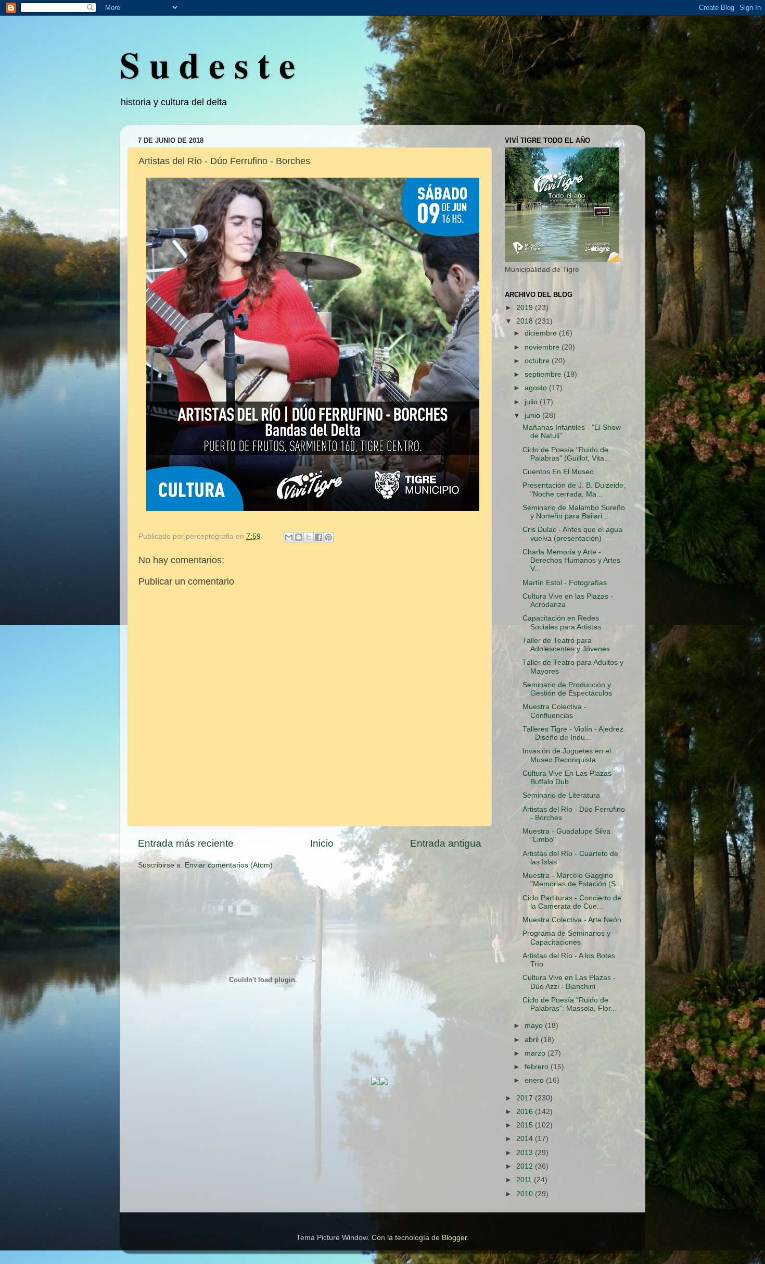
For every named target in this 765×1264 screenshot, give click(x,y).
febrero (538, 1067)
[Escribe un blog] (299, 537)
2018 (525, 321)
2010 (525, 1194)
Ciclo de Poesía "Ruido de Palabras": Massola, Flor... (569, 1004)
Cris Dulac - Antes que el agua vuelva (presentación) (572, 534)
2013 (525, 1153)
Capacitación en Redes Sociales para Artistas (561, 622)
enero (535, 1080)
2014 (525, 1139)
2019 (525, 308)
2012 (525, 1166)
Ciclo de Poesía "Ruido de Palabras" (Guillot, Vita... (566, 454)
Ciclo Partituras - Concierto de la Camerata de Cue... (571, 902)
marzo (536, 1053)
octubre (538, 361)
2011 (525, 1180)
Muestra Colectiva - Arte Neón (571, 920)
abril (533, 1040)
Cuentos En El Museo (558, 472)
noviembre (543, 347)
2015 (525, 1125)
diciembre (542, 333)
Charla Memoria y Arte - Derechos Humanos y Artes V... (571, 560)
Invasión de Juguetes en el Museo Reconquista (566, 755)
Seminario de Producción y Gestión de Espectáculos (567, 689)
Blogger (454, 1238)
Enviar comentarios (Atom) (229, 865)
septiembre (544, 374)
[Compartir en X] (308, 537)
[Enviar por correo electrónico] (289, 537)
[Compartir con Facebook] (318, 537)
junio (533, 415)
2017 (525, 1098)
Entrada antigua (445, 843)
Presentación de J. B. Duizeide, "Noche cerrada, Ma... (574, 489)
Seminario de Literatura (561, 795)
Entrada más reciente (186, 843)
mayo (535, 1026)
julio (532, 402)
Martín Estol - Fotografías (564, 583)
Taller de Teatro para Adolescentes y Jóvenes (566, 645)
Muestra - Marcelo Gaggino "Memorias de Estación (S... (572, 880)
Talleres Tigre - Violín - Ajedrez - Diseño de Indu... (572, 733)
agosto (537, 388)
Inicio (322, 843)
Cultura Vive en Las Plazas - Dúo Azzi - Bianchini (569, 982)
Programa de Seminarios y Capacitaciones (566, 938)
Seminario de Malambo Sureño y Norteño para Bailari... (573, 512)
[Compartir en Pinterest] (328, 537)
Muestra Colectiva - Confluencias (554, 711)
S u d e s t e (207, 64)
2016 (525, 1112)
